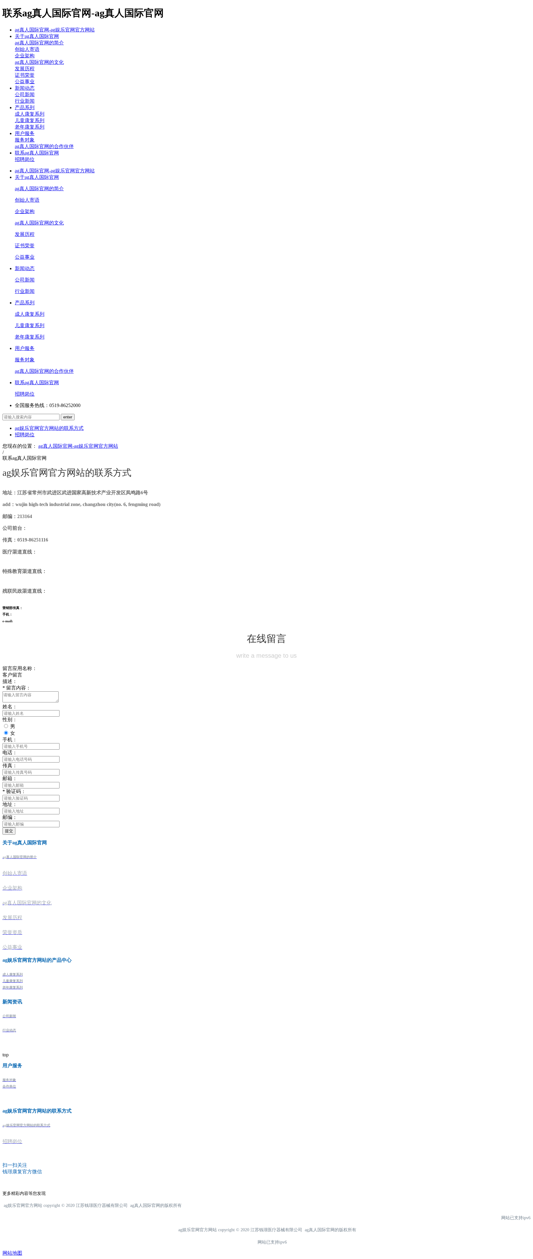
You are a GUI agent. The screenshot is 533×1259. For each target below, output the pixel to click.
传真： (9, 765)
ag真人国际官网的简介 (39, 42)
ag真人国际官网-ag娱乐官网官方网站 (55, 29)
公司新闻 (25, 94)
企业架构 (25, 55)
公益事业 (25, 81)
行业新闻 (25, 101)
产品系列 (25, 107)
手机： (9, 739)
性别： (9, 719)
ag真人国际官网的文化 (39, 62)
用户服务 (25, 133)
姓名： (9, 706)
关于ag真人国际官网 (37, 36)
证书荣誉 (25, 75)
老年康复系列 (29, 127)
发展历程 (25, 68)
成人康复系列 (29, 114)
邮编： (9, 817)
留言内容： (16, 687)
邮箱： (9, 778)
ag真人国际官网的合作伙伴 (44, 146)
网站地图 (12, 1253)
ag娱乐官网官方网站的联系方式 (49, 428)
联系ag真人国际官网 (37, 152)
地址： (9, 804)
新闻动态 (25, 88)
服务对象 (25, 139)
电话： (9, 752)
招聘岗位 (25, 159)
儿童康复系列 (29, 120)
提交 (9, 831)
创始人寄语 (27, 49)
